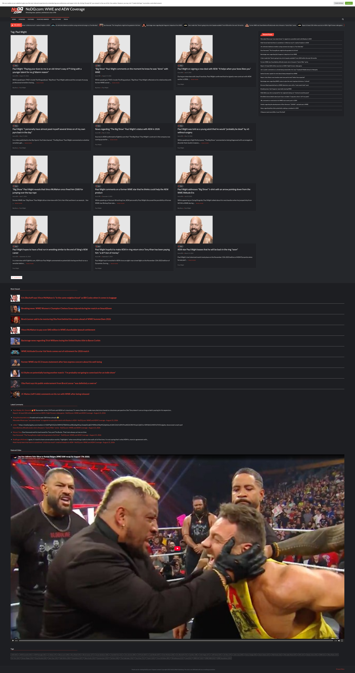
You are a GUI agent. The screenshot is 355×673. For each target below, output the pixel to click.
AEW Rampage (40, 654)
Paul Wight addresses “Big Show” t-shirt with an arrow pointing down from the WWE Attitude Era (214, 191)
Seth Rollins (65, 658)
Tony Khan (140, 658)
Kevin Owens (264, 654)
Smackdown (77, 658)
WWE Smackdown (224, 658)
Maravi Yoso (17, 432)
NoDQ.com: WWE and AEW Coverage (55, 9)
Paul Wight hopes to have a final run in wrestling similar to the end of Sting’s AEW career (50, 251)
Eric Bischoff (181, 654)
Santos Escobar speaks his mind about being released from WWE (279, 73)
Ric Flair (15, 658)
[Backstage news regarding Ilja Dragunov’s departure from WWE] (68, 25)
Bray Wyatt (76, 654)
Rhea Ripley (333, 654)
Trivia (66, 19)
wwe (188, 658)
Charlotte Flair (116, 654)
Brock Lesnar (88, 654)
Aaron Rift (15, 76)
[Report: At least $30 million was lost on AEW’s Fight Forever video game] (223, 25)
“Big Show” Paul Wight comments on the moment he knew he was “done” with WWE (131, 70)
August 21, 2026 (100, 413)
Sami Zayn (53, 658)
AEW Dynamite (26, 654)
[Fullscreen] (342, 641)
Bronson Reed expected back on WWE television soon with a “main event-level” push (285, 85)
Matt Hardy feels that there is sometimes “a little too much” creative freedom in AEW (285, 43)
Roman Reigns (27, 658)
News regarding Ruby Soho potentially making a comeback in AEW (280, 108)
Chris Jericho (130, 654)
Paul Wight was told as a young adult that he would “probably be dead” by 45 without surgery (213, 130)
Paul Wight (22, 87)
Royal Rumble (40, 658)
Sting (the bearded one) (21, 418)
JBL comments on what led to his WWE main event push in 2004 (279, 100)
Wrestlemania (177, 658)
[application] (177, 548)
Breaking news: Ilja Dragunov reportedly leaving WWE (276, 89)
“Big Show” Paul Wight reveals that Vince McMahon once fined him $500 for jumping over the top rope (48, 191)
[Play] (13, 641)
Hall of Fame (56, 19)
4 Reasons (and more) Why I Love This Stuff (273, 112)
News (14, 19)
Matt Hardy (277, 654)
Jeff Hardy (216, 654)
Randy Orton (312, 654)
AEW (14, 654)
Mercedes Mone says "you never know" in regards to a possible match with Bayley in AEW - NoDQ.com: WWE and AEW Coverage (59, 420)
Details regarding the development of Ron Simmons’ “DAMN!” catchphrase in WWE (284, 104)
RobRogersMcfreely (20, 439)
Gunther (193, 654)
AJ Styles (52, 654)
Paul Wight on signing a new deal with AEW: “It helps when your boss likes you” (214, 69)
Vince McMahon (163, 658)
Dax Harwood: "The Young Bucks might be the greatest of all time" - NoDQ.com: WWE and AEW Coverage (50, 435)
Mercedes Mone (290, 654)
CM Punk (142, 654)
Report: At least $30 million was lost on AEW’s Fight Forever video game (246, 25)
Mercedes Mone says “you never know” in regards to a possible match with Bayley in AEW (286, 39)
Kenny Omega (251, 654)
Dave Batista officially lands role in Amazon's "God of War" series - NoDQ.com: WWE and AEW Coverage (50, 428)
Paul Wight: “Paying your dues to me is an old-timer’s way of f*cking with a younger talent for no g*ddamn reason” (47, 70)
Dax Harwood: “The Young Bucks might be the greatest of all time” (45, 25)
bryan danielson (102, 654)
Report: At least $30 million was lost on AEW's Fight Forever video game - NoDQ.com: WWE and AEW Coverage (53, 413)
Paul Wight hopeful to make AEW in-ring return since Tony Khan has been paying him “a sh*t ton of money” (132, 251)
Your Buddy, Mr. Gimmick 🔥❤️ (24, 410)
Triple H (151, 658)
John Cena (238, 654)
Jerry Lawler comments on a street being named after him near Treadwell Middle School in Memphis (300, 25)
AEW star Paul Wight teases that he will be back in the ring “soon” (208, 249)
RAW (322, 654)
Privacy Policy (340, 669)
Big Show (15, 87)
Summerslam (102, 658)
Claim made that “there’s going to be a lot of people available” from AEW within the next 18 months (139, 25)
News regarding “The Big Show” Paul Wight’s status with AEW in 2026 (127, 129)
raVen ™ (16, 425)
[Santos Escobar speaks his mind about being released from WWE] (332, 25)
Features (31, 19)
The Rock (114, 658)
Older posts (17, 277)
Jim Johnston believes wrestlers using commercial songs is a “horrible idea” (282, 46)
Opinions (22, 19)
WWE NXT (198, 658)
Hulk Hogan (205, 654)
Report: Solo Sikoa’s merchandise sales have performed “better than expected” (283, 77)
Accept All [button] (349, 3)
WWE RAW (210, 658)
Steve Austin (90, 658)
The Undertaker (127, 658)
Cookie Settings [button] (339, 3)
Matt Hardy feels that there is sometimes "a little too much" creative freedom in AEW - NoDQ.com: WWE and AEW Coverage (57, 442)
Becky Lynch (64, 654)
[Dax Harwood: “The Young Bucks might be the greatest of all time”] (25, 25)
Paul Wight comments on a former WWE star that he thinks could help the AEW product (131, 191)
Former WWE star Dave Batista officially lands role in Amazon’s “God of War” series (196, 25)
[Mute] (339, 641)
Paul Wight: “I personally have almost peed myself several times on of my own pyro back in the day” (49, 130)
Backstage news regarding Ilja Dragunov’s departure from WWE (88, 25)
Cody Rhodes (154, 654)
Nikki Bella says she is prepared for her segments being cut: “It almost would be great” (285, 93)
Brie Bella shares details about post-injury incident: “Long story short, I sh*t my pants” (285, 96)
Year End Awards (43, 19)
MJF (301, 654)
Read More (40, 82)
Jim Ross (227, 654)
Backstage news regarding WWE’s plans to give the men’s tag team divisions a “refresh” (285, 81)
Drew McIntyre (168, 654)
